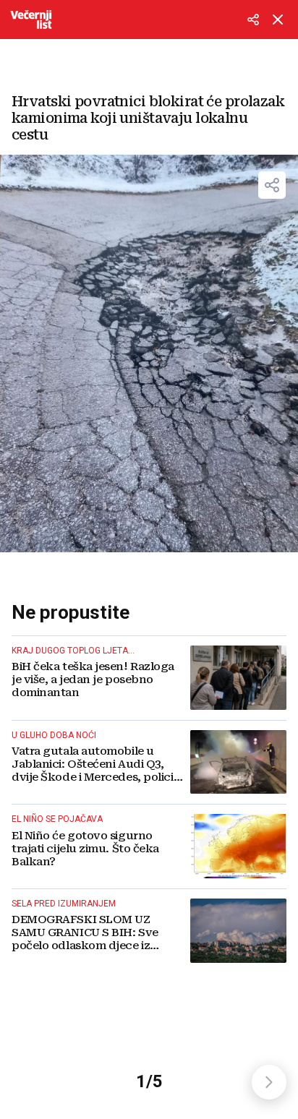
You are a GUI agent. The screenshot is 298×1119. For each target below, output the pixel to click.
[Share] (272, 185)
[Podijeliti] (253, 19)
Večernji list (31, 19)
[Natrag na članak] (277, 19)
